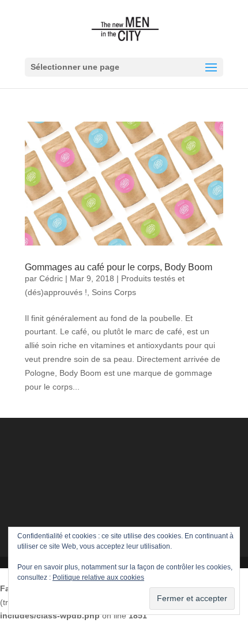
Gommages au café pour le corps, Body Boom (118, 267)
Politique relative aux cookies (98, 577)
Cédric (51, 278)
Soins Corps (114, 292)
